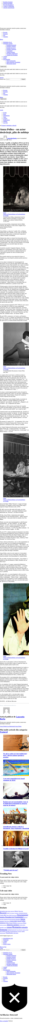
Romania (16, 927)
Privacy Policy (7, 944)
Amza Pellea (3, 726)
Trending (5, 36)
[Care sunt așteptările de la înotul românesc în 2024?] (16, 768)
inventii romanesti (4, 919)
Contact (5, 941)
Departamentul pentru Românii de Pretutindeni (14, 916)
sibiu (1, 931)
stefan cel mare (6, 931)
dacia (8, 915)
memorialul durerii (16, 921)
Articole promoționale (8, 7)
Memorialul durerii (11, 63)
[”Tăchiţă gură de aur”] (16, 859)
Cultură (5, 56)
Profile (5, 112)
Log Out (5, 122)
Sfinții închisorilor (11, 60)
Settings (5, 121)
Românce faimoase (11, 49)
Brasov (16, 911)
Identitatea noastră (7, 43)
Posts (4, 114)
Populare (5, 34)
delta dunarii (14, 915)
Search (23, 79)
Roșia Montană (19, 929)
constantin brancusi (23, 913)
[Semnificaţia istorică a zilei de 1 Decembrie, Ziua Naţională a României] (16, 816)
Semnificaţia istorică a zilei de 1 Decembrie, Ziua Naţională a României (16, 827)
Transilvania (9, 933)
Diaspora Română (7, 3)
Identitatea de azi (7, 42)
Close (1, 948)
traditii (23, 931)
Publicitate (6, 940)
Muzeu (24, 923)
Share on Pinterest (7, 214)
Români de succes (11, 48)
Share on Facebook (17, 214)
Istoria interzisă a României (13, 62)
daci (5, 915)
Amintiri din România (12, 55)
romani (9, 927)
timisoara (19, 931)
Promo (5, 942)
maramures (2, 921)
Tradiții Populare (10, 52)
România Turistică (7, 2)
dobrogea (25, 917)
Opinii (4, 58)
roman (5, 927)
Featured (4, 732)
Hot (4, 35)
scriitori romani (25, 929)
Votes (4, 117)
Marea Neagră (7, 921)
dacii (10, 915)
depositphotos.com (8, 938)
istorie (23, 919)
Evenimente (9, 50)
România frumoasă (11, 45)
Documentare (6, 59)
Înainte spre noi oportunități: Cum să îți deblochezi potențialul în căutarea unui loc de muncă (15, 803)
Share (4, 212)
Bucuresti (3, 913)
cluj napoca (12, 913)
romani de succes (12, 929)
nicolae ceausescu (3, 924)
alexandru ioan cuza (5, 911)
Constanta (16, 913)
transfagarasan (2, 933)
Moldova (15, 923)
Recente (5, 32)
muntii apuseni (20, 923)
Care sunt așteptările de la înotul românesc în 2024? (14, 779)
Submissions (6, 115)
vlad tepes (15, 933)
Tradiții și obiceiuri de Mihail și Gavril (15, 849)
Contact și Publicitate (8, 6)
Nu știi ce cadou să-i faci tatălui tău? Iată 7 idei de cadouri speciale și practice (15, 755)
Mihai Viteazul (9, 923)
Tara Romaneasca (14, 931)
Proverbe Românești (8, 5)
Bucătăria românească (12, 53)
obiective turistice (13, 925)
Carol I (8, 913)
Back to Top (3, 947)
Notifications (6, 120)
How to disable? (4, 1021)
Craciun (2, 915)
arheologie (12, 911)
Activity (5, 118)
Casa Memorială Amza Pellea (13, 726)
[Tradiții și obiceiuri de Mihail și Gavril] (16, 838)
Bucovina (21, 911)
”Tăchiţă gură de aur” (10, 870)
